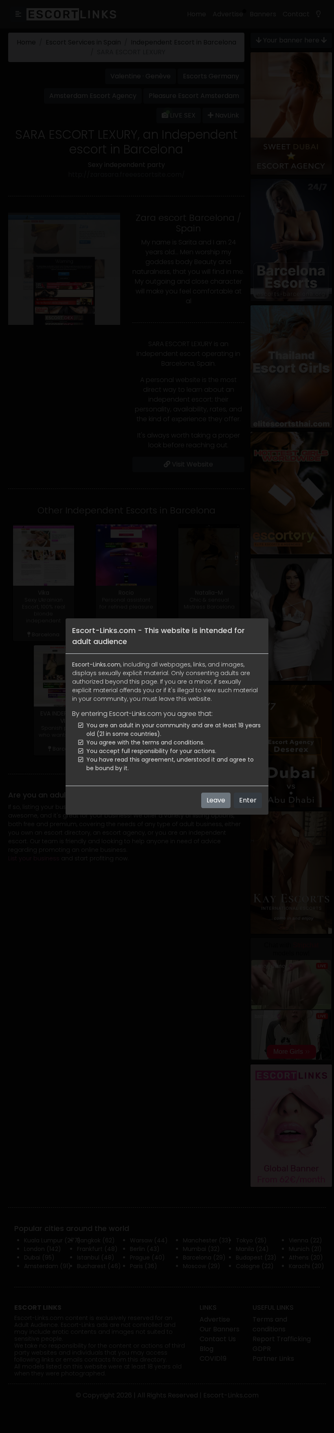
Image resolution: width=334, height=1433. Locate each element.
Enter (248, 800)
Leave (216, 800)
